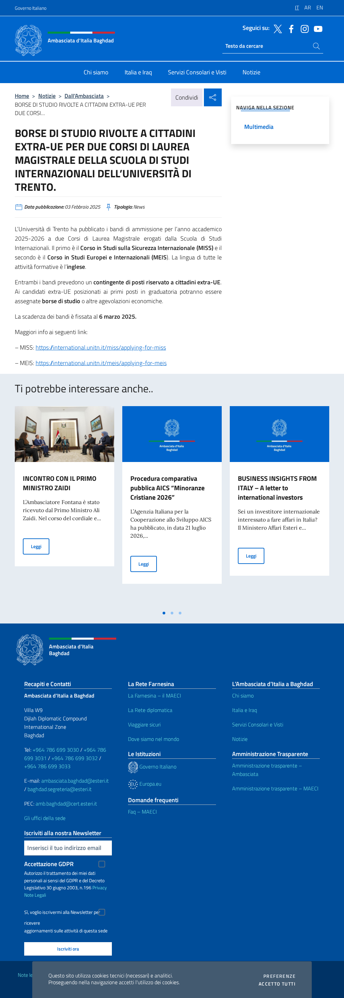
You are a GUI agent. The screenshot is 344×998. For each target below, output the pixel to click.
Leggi (40, 546)
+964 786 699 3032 (74, 758)
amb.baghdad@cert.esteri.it (66, 803)
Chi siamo (243, 695)
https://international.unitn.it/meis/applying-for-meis (101, 362)
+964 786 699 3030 (56, 750)
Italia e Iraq (244, 710)
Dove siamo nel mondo (153, 739)
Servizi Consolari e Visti (257, 724)
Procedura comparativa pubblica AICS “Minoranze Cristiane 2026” (167, 487)
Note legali (29, 975)
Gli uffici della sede (45, 818)
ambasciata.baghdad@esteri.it (75, 781)
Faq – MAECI (142, 812)
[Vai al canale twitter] (276, 28)
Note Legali (35, 894)
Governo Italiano (30, 7)
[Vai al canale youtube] (316, 28)
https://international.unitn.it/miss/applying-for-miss (101, 347)
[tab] (164, 613)
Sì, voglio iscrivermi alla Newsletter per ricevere (62, 913)
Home (22, 96)
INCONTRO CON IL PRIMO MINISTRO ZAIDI (59, 483)
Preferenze (279, 976)
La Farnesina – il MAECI (154, 695)
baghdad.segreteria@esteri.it (60, 789)
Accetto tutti (277, 984)
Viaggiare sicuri (144, 724)
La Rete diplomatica (150, 710)
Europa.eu (149, 784)
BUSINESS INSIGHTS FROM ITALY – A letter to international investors (277, 487)
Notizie (47, 96)
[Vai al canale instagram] (303, 28)
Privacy (99, 887)
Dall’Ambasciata (84, 96)
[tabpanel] (64, 506)
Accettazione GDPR (49, 863)
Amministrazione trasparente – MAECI (275, 788)
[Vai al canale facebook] (289, 28)
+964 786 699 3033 (47, 766)
